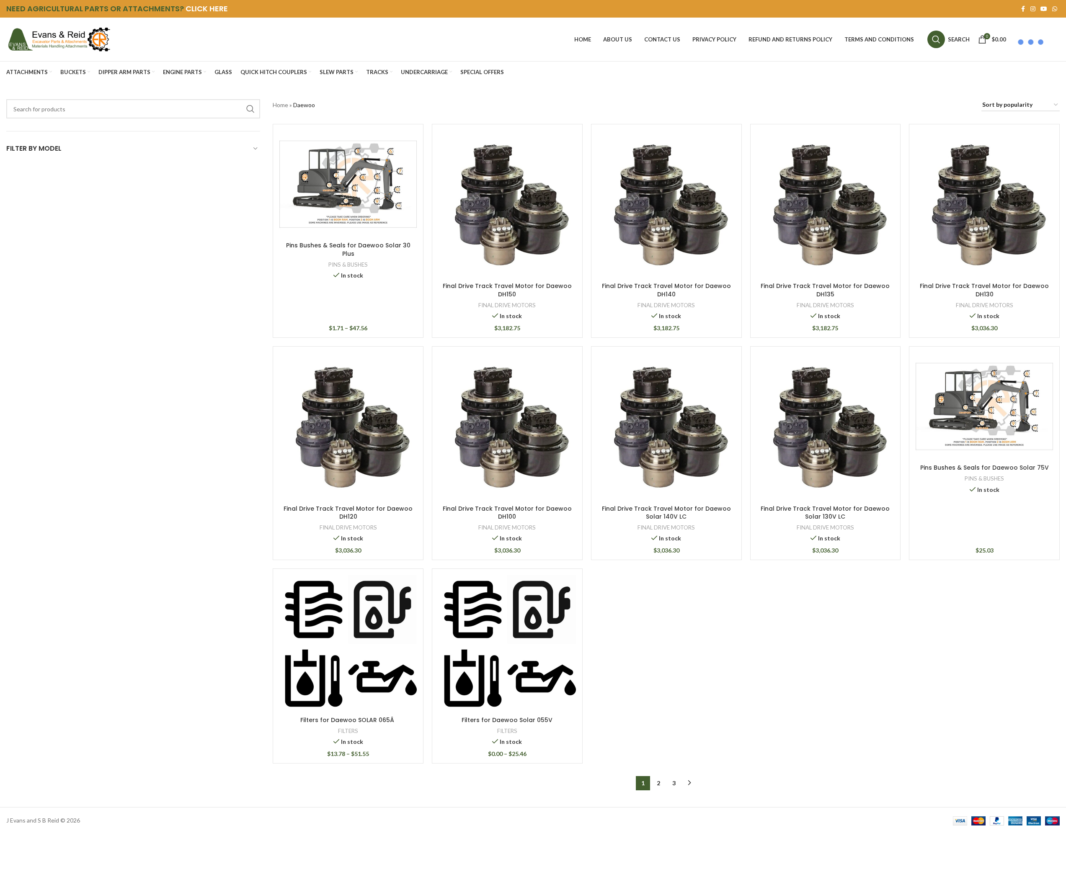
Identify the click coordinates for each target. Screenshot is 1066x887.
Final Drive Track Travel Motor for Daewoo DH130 (984, 290)
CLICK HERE (207, 8)
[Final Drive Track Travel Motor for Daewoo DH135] (825, 204)
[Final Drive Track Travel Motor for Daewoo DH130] (984, 204)
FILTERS (348, 731)
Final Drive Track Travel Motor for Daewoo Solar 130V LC (825, 512)
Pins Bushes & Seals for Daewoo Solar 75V (984, 467)
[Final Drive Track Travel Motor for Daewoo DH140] (666, 204)
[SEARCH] (250, 108)
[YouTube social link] (1044, 9)
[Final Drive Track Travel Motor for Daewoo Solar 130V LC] (825, 427)
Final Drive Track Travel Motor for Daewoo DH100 (507, 512)
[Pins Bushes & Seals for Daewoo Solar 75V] (984, 406)
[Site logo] (58, 38)
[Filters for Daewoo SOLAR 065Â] (348, 643)
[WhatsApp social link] (1055, 9)
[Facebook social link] (1023, 9)
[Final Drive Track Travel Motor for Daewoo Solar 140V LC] (666, 427)
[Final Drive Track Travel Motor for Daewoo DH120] (348, 427)
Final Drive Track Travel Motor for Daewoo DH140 (666, 290)
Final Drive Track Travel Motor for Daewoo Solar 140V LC (666, 512)
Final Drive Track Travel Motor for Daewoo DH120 (348, 512)
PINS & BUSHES (348, 264)
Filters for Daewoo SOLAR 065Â (348, 720)
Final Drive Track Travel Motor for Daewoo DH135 (825, 290)
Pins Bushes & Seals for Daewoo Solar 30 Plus (348, 249)
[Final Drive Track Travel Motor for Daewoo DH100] (507, 427)
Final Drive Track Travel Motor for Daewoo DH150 (507, 290)
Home (280, 104)
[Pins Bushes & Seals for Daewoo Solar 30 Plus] (348, 184)
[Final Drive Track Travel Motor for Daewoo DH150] (507, 204)
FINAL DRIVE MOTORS (507, 305)
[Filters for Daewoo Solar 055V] (507, 643)
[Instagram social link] (1033, 9)
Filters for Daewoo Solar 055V (507, 720)
